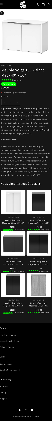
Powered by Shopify (32, 416)
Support (3, 398)
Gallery (3, 392)
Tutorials (4, 386)
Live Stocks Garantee (9, 335)
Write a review (9, 84)
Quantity (4, 96)
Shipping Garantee (8, 347)
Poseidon (21, 416)
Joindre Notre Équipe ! (10, 370)
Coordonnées (6, 364)
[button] (49, 5)
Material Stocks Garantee (11, 341)
